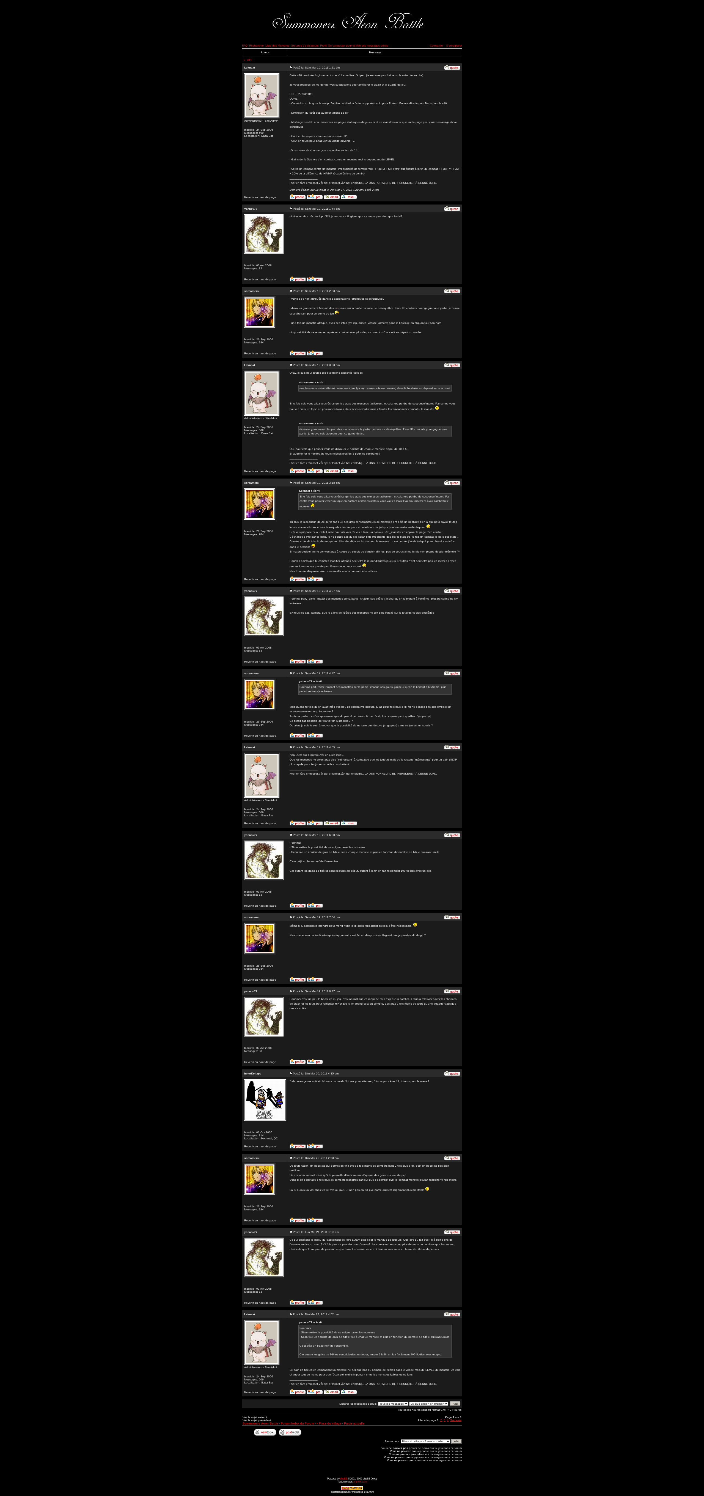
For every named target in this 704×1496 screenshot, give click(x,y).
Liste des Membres (277, 45)
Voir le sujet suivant (255, 1417)
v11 (249, 60)
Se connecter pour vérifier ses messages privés (358, 45)
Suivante (455, 1420)
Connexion (437, 45)
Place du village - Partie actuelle (341, 1423)
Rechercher (256, 45)
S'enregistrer (454, 45)
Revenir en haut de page (260, 197)
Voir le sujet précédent (257, 1420)
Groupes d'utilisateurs (304, 45)
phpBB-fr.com (360, 1481)
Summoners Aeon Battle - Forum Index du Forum (278, 1423)
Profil (323, 45)
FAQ (245, 45)
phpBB (343, 1478)
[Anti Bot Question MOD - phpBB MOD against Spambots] (352, 1489)
